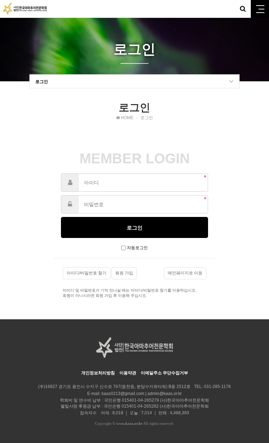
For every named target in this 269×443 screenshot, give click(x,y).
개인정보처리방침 (98, 372)
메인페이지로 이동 (185, 273)
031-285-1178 (217, 386)
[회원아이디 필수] (70, 182)
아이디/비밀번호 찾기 (86, 273)
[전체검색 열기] (242, 9)
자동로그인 (137, 247)
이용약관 (127, 372)
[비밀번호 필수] (70, 204)
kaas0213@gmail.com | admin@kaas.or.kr (142, 393)
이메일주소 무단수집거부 (164, 372)
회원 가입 (124, 273)
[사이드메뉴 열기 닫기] (260, 9)
